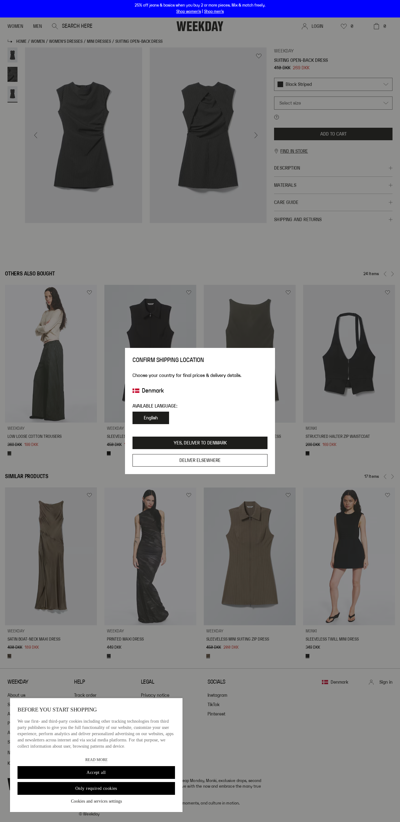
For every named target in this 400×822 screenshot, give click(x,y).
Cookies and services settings (96, 801)
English (151, 417)
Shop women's (188, 11)
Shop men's (214, 11)
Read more (96, 760)
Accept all (96, 772)
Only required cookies (96, 788)
